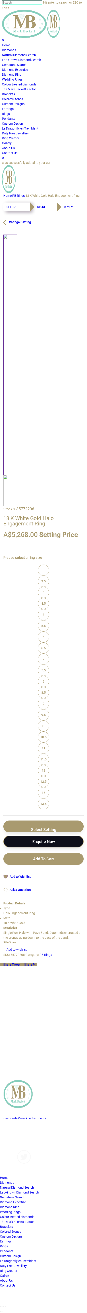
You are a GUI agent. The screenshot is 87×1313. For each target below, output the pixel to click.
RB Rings (18, 195)
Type (6, 908)
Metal (7, 918)
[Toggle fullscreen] (3, 1306)
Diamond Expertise (13, 1202)
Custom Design (10, 1256)
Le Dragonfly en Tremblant (18, 1261)
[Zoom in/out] (5, 1306)
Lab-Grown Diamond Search (19, 1192)
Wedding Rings (10, 1212)
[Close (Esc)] (0, 1306)
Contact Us (11, 1147)
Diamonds (11, 1128)
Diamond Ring (9, 1207)
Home (7, 195)
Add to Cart (43, 859)
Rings (4, 1246)
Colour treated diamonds (17, 1217)
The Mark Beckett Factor (17, 1222)
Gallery (8, 1138)
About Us (10, 1143)
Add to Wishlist (20, 876)
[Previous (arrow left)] (0, 1311)
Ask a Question (20, 890)
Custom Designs (15, 1133)
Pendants (6, 1251)
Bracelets (6, 1226)
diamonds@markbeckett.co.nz (25, 1118)
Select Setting (43, 829)
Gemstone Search (12, 1197)
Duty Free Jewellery (13, 1266)
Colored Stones (10, 1231)
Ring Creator (8, 1270)
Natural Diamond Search (17, 1187)
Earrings (6, 1241)
